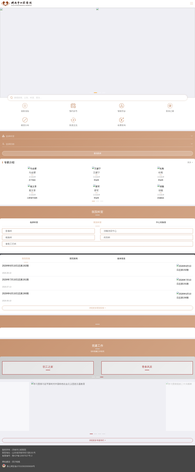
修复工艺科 (11, 244)
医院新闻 (74, 258)
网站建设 (6, 462)
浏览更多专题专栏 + (97, 440)
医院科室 (97, 211)
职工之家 (48, 366)
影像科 (9, 231)
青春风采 (147, 366)
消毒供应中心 (110, 231)
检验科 (9, 237)
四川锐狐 (16, 462)
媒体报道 (121, 258)
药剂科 (107, 237)
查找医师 (97, 153)
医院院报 (26, 258)
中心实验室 (161, 222)
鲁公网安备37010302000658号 (20, 466)
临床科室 (34, 222)
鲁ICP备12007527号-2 (22, 456)
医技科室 (97, 222)
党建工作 (97, 346)
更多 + (190, 162)
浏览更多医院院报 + (97, 308)
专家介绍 (9, 162)
